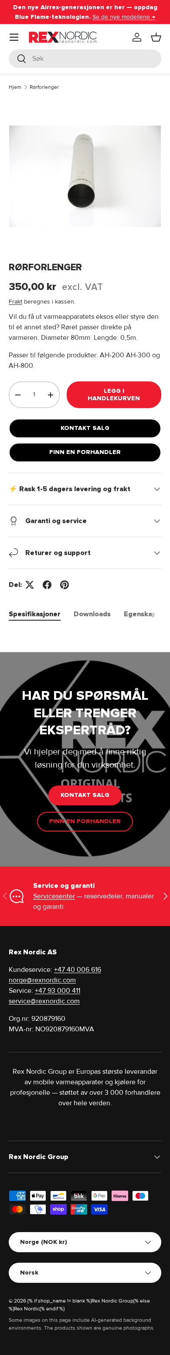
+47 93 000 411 (57, 990)
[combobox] (85, 58)
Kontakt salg (85, 428)
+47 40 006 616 (77, 969)
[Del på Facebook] (47, 585)
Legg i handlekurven (114, 394)
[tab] (35, 614)
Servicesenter (54, 896)
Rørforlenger (44, 87)
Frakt (15, 301)
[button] (156, 37)
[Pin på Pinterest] (64, 585)
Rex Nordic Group (112, 1301)
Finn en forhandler (85, 452)
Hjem (15, 87)
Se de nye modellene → (123, 17)
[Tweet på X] (29, 585)
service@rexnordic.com (44, 1001)
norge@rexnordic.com (42, 980)
